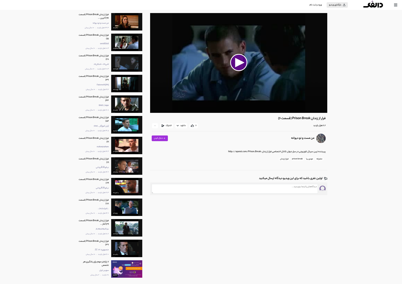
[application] (238, 63)
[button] (239, 62)
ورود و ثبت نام (316, 5)
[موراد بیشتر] (155, 126)
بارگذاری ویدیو (335, 5)
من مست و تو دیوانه (302, 138)
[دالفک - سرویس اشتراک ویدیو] (375, 5)
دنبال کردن (158, 138)
